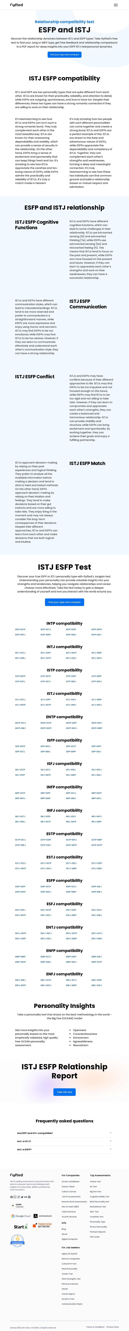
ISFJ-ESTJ (46, 769)
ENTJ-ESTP (71, 933)
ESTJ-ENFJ (97, 868)
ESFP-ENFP (71, 891)
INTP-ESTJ (46, 629)
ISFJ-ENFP (71, 775)
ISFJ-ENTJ (97, 769)
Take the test (64, 1092)
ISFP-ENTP (20, 746)
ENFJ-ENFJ (20, 980)
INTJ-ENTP (71, 652)
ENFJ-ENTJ (46, 985)
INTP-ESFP (71, 629)
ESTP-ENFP (97, 839)
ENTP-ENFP (97, 728)
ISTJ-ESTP (46, 704)
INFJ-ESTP (46, 821)
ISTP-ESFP (71, 676)
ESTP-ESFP (46, 839)
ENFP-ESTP (97, 962)
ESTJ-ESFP (97, 863)
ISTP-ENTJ (97, 681)
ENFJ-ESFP (97, 980)
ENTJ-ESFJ (46, 938)
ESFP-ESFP (20, 886)
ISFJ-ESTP (20, 769)
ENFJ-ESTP (46, 980)
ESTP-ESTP (97, 845)
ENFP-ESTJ (46, 956)
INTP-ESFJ (97, 634)
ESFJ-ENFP (71, 915)
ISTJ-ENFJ (71, 704)
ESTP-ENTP (71, 845)
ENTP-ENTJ (71, 728)
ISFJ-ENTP (46, 775)
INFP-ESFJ (96, 798)
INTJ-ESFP (46, 652)
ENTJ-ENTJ (46, 933)
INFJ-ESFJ (71, 816)
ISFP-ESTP (71, 746)
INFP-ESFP (45, 793)
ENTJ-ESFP (20, 938)
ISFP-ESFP (96, 746)
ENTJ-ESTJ (97, 933)
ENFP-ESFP (71, 956)
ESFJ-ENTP (20, 915)
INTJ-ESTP (46, 658)
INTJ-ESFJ (71, 658)
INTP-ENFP (46, 634)
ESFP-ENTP (20, 891)
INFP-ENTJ (20, 798)
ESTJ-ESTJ (20, 863)
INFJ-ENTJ (97, 816)
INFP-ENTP (97, 793)
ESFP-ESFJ (97, 886)
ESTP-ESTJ (20, 839)
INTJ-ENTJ (97, 658)
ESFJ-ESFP (71, 909)
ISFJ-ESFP (20, 775)
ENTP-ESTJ (20, 722)
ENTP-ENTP (46, 728)
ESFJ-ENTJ (46, 915)
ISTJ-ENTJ (97, 704)
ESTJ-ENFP (71, 868)
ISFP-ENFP (71, 751)
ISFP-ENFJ (45, 751)
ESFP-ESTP (46, 886)
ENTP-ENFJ (20, 728)
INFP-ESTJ (71, 793)
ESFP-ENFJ (97, 891)
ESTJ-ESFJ (71, 863)
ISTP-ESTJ (46, 681)
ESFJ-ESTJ (97, 909)
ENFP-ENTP (20, 962)
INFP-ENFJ (71, 798)
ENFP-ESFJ (97, 956)
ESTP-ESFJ (46, 845)
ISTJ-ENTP (20, 704)
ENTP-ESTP (46, 722)
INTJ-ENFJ (20, 658)
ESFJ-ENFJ (97, 915)
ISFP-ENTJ (46, 746)
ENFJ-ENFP (71, 985)
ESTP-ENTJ (71, 839)
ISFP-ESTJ (20, 751)
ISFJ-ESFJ (71, 769)
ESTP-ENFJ (20, 845)
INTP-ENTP (97, 629)
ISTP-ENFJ (71, 681)
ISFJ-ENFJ (96, 775)
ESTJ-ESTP (46, 863)
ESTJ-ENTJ (46, 868)
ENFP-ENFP (20, 956)
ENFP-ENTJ (71, 962)
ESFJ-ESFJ (20, 909)
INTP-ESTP (20, 629)
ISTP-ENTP (20, 676)
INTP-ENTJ (20, 634)
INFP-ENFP (45, 798)
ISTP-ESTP (46, 676)
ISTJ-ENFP (97, 699)
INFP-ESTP (20, 793)
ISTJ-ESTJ (20, 699)
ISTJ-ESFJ (71, 699)
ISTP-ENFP (96, 676)
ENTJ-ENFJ (97, 938)
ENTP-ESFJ (97, 722)
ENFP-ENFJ (46, 962)
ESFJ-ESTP (46, 909)
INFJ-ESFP (45, 816)
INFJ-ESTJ (20, 816)
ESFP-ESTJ (71, 886)
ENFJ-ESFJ (97, 985)
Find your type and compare (64, 54)
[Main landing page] (17, 5)
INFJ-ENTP (71, 821)
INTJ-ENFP (97, 652)
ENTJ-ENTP (20, 933)
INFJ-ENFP (96, 821)
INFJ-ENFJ (20, 821)
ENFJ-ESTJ (71, 980)
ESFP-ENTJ (46, 891)
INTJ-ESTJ (20, 652)
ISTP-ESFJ (20, 681)
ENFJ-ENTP (20, 985)
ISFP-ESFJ (96, 751)
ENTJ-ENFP (71, 938)
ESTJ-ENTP (20, 868)
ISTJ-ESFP (46, 699)
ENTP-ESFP (71, 722)
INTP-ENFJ (71, 634)
